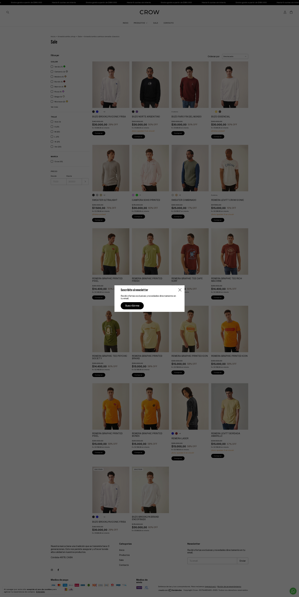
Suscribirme (132, 305)
